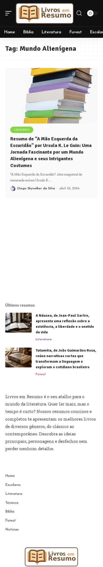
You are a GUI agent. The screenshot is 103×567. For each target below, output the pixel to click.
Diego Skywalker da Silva (36, 188)
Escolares (21, 129)
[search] (79, 13)
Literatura (44, 339)
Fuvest (41, 374)
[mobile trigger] (9, 13)
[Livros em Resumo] (44, 13)
